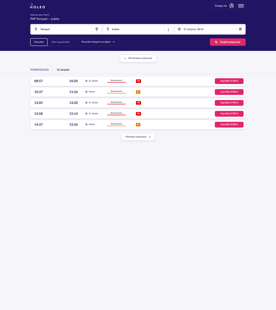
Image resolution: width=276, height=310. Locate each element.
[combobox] (66, 29)
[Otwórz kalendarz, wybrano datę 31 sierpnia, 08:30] (240, 29)
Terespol (41, 19)
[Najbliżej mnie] (96, 29)
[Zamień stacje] (168, 29)
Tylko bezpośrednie (60, 42)
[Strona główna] (37, 5)
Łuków (55, 19)
